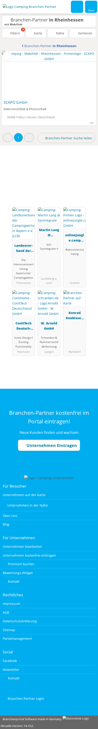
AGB (6, 612)
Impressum (11, 603)
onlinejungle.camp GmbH (74, 238)
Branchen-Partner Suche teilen (68, 138)
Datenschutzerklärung (20, 621)
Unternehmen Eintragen (51, 445)
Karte (37, 33)
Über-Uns (10, 516)
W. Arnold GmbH (49, 326)
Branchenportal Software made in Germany (31, 719)
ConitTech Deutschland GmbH (23, 326)
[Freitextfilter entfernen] (77, 6)
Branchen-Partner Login (25, 698)
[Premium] (88, 169)
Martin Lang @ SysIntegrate (49, 233)
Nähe (59, 33)
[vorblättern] (84, 74)
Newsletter (11, 669)
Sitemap (9, 630)
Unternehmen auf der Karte (24, 495)
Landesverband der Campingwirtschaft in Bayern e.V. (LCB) (23, 248)
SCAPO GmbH (15, 102)
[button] (8, 137)
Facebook (10, 661)
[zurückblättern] (13, 74)
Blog (6, 524)
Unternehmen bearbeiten (22, 546)
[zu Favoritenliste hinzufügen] (7, 56)
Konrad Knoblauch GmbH (74, 316)
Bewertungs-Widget (18, 573)
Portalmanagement (17, 638)
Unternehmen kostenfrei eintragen (29, 555)
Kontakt (13, 581)
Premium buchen (20, 564)
